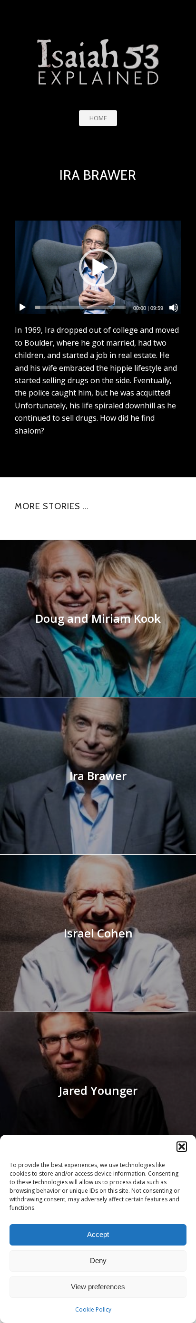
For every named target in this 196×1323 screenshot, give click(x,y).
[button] (181, 1146)
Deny (98, 1260)
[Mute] (173, 307)
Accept (98, 1234)
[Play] (22, 307)
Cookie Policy (93, 1309)
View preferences (98, 1287)
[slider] (80, 307)
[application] (98, 267)
